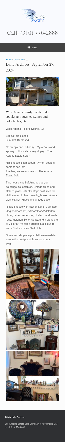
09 (22, 59)
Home (9, 59)
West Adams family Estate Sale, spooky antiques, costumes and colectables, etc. (27, 116)
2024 (16, 59)
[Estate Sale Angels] (32, 16)
